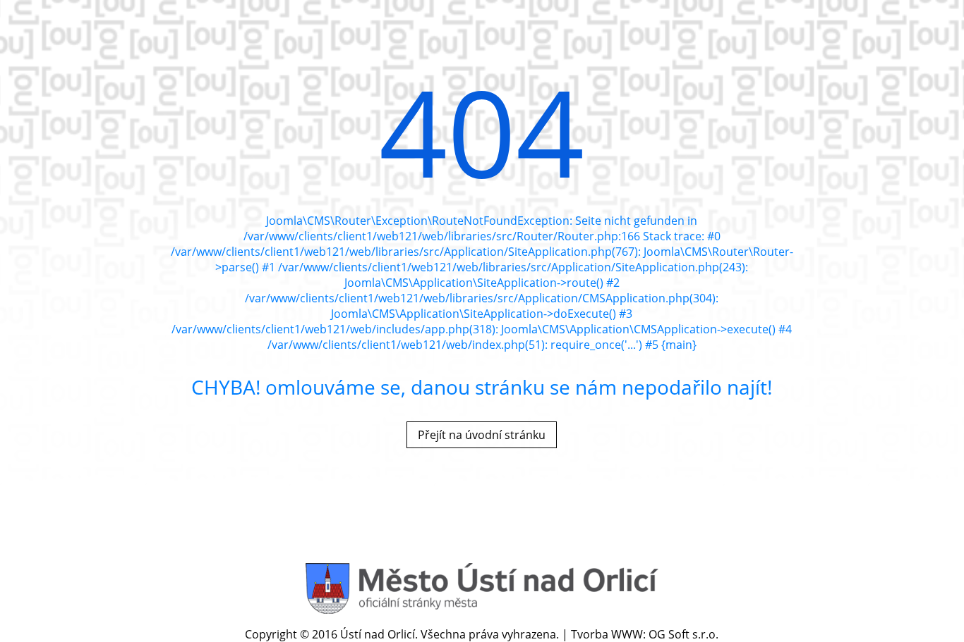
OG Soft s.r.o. (683, 634)
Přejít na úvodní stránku (482, 435)
